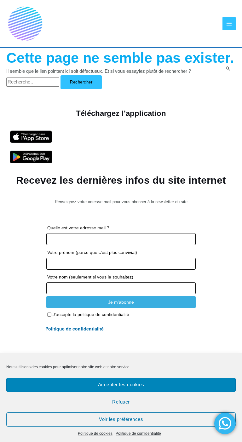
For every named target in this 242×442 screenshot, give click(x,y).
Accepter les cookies (121, 384)
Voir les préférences (121, 419)
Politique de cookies (95, 433)
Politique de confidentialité (138, 433)
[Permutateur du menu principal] (229, 23)
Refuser (121, 402)
